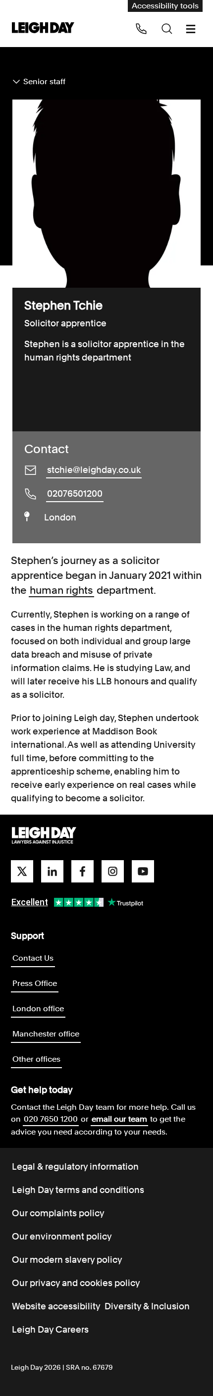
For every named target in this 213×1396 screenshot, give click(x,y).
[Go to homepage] (44, 836)
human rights (61, 590)
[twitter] (22, 871)
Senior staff (44, 81)
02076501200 (75, 493)
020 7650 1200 (51, 1119)
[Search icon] (167, 29)
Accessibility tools (165, 5)
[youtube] (143, 871)
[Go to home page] (43, 28)
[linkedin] (52, 871)
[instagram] (113, 871)
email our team (119, 1119)
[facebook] (82, 871)
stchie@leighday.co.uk (94, 470)
